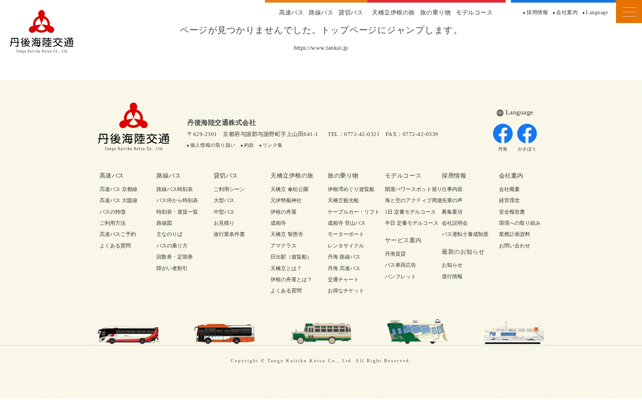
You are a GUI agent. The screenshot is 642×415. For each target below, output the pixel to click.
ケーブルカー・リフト (350, 212)
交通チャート (343, 279)
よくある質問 (115, 246)
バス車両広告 (400, 265)
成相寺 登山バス (347, 223)
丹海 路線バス (344, 257)
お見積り (224, 223)
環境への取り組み (520, 223)
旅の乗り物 (435, 12)
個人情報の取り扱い (213, 145)
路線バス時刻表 (174, 189)
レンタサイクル (346, 246)
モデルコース (474, 12)
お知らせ (452, 265)
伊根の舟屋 (283, 212)
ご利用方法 (113, 223)
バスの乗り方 (172, 246)
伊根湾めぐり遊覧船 (350, 189)
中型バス (224, 212)
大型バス (224, 200)
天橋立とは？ (286, 268)
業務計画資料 (514, 234)
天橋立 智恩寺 (286, 234)
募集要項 (452, 212)
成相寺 (278, 223)
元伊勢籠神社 (286, 200)
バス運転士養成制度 (464, 234)
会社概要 (509, 189)
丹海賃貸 (395, 254)
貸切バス (350, 12)
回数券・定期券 (174, 257)
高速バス (291, 12)
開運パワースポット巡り (407, 189)
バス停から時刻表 (177, 200)
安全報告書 (512, 212)
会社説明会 (455, 223)
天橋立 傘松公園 (289, 189)
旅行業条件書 (229, 234)
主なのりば (169, 234)
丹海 (503, 149)
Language (597, 12)
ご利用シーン (229, 189)
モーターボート (346, 234)
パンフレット (400, 276)
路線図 (164, 223)
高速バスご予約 (118, 234)
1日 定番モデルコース (407, 212)
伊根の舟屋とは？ (291, 279)
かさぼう (527, 149)
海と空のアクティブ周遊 (407, 200)
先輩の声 (452, 200)
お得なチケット (346, 291)
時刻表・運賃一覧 (177, 212)
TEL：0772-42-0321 (354, 134)
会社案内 (567, 12)
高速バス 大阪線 (118, 200)
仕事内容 (452, 189)
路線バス (321, 12)
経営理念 (509, 200)
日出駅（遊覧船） (291, 257)
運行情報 (452, 276)
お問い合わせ (514, 246)
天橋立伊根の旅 (393, 12)
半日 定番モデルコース (407, 223)
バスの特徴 (113, 212)
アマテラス (283, 246)
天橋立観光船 (343, 200)
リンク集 (273, 145)
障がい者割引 (172, 268)
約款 (249, 145)
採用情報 (537, 12)
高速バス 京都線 (118, 189)
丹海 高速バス (344, 268)
